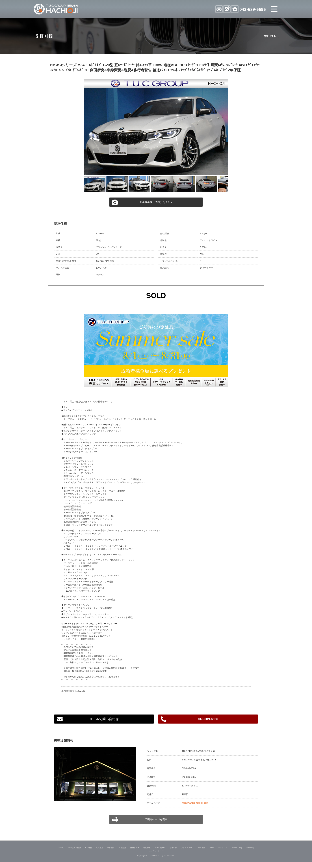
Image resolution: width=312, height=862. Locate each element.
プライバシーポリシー (218, 847)
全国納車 (111, 847)
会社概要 (201, 847)
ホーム (61, 847)
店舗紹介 (173, 847)
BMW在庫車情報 (74, 847)
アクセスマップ (187, 847)
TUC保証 (88, 847)
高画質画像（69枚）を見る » (156, 202)
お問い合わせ (160, 847)
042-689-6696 (252, 9)
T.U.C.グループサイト (156, 851)
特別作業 (147, 847)
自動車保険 (134, 847)
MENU (274, 9)
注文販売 (99, 847)
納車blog (250, 847)
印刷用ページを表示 (156, 819)
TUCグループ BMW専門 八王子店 (55, 9)
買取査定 (122, 847)
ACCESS (227, 9)
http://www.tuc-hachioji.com (195, 803)
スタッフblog (236, 847)
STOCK (219, 9)
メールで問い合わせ (104, 719)
